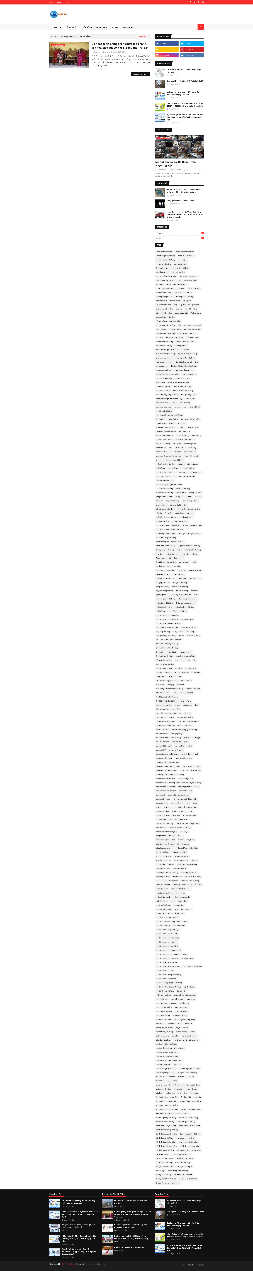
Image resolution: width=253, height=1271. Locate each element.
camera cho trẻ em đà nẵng (166, 770)
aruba (177, 705)
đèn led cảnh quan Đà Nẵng (166, 1134)
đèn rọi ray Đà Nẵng (181, 1154)
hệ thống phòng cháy (164, 513)
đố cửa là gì (160, 1171)
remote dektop (181, 1032)
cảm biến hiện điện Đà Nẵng (179, 827)
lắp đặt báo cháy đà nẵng (165, 325)
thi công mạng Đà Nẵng (184, 297)
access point (184, 562)
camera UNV (161, 750)
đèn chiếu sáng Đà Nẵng (188, 280)
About (59, 2)
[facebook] (190, 2)
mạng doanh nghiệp (173, 444)
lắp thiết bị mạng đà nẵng (189, 305)
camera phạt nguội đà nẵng (188, 787)
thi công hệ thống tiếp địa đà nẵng (168, 1060)
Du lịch (179, 238)
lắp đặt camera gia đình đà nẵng (168, 623)
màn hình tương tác (189, 374)
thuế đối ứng (160, 1077)
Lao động (170, 685)
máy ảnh (174, 1003)
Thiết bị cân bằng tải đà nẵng (166, 697)
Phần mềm (185, 554)
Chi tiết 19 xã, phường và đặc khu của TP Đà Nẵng (132, 1201)
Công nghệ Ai (161, 676)
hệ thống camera (179, 868)
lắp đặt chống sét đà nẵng (192, 525)
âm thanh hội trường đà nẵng (166, 644)
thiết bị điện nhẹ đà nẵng (165, 1073)
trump (175, 1081)
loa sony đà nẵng (162, 521)
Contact (67, 2)
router (193, 1032)
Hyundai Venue (186, 680)
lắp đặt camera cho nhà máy (166, 942)
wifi (170, 448)
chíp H (190, 811)
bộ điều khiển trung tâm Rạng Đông (169, 734)
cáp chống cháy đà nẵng (184, 370)
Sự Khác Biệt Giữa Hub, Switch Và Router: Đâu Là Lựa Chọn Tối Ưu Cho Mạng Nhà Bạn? (185, 117)
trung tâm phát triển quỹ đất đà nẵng (169, 1085)
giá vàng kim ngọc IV (163, 856)
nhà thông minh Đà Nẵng (165, 533)
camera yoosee (180, 407)
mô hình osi (184, 1003)
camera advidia (190, 452)
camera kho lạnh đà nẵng (165, 787)
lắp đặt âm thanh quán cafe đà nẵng (169, 529)
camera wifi (160, 795)
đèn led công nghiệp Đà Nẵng (167, 1130)
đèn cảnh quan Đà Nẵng (186, 1122)
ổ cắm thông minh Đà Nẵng (178, 1171)
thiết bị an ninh (181, 346)
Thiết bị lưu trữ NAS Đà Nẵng (166, 701)
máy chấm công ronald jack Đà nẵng (169, 415)
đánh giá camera (195, 493)
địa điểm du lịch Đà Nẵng (190, 419)
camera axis (190, 399)
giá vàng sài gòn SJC (181, 856)
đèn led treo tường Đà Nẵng (166, 1146)
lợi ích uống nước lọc (163, 995)
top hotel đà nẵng (162, 1081)
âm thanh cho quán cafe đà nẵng (168, 350)
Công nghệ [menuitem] (70, 27)
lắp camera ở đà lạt (163, 925)
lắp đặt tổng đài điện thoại (185, 439)
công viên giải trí (181, 819)
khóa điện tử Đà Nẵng (186, 256)
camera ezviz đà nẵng (164, 370)
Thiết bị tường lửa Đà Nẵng (166, 562)
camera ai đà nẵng (176, 750)
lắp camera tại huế (163, 390)
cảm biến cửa (161, 827)
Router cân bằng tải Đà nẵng (185, 448)
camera (179, 309)
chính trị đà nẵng (178, 811)
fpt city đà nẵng (182, 591)
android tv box (161, 452)
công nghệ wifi (194, 407)
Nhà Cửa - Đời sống (193, 689)
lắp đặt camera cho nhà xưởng (167, 615)
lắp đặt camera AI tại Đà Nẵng (167, 930)
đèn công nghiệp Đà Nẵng (185, 656)
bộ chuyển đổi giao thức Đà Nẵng (168, 566)
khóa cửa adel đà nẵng (164, 603)
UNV (182, 701)
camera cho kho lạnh (164, 758)
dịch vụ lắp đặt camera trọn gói (189, 325)
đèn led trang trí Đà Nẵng (188, 1142)
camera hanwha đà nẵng (181, 403)
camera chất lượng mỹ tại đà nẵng (168, 456)
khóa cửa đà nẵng (162, 611)
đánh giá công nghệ (188, 395)
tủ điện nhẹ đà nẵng (163, 1089)
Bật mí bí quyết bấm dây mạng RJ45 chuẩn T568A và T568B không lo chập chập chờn (185, 104)
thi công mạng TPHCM (164, 297)
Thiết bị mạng (196, 313)
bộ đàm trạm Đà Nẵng (174, 337)
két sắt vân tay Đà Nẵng (192, 329)
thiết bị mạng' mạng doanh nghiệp (169, 484)
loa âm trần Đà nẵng (179, 521)
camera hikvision (194, 288)
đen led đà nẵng (182, 1113)
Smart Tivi (181, 423)
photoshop (160, 1024)
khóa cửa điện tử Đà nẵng (184, 607)
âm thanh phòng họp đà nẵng (167, 419)
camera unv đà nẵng (163, 407)
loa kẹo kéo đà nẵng (163, 905)
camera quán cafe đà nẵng (166, 791)
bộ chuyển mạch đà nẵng (165, 721)
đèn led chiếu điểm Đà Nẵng (189, 1126)
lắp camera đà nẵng (163, 264)
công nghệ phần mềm (178, 505)
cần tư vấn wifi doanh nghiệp (166, 832)
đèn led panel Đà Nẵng (164, 1138)
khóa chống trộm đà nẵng (188, 599)
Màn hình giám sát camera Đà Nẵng (169, 689)
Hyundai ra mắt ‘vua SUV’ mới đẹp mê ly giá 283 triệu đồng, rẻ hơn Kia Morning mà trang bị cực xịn (185, 214)
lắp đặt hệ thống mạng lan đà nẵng (169, 983)
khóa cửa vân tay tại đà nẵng (166, 517)
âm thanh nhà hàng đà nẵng (191, 1097)
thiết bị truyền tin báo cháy (183, 390)
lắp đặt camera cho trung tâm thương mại (171, 954)
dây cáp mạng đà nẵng (164, 591)
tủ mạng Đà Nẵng (193, 1085)
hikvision (194, 860)
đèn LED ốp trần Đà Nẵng (188, 1117)
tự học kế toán (179, 1089)
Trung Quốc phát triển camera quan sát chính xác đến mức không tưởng (184, 190)
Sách (174, 693)
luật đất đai (160, 913)
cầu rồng (184, 832)
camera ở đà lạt (162, 803)
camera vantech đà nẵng (182, 386)
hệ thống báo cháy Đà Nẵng (176, 284)
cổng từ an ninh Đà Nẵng (165, 836)
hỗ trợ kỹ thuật (184, 431)
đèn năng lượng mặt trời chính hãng (169, 399)
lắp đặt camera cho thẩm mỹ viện (168, 950)
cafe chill (187, 738)
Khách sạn (160, 685)
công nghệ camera (163, 582)
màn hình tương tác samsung (185, 995)
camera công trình (163, 386)
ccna (188, 803)
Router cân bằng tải (163, 558)
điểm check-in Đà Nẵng (164, 493)
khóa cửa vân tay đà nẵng (184, 252)
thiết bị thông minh (183, 378)
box (196, 705)
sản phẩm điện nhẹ (189, 1036)
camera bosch (192, 427)
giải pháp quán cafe (163, 860)
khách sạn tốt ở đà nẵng (190, 881)
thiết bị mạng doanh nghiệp (180, 301)
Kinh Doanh (160, 382)
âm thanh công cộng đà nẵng (166, 395)
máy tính (159, 444)
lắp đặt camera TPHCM (183, 292)
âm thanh (194, 1093)
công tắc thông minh (163, 819)
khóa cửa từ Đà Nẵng (164, 607)
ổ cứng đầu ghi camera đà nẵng (167, 1183)
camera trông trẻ (185, 791)
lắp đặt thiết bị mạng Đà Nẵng (187, 362)
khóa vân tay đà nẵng (164, 252)
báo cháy (159, 337)
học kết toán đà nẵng (193, 876)
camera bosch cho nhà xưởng (167, 754)
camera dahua (161, 301)
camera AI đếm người (164, 746)
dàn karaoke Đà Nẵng (180, 587)
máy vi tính (191, 999)
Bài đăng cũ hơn (140, 74)
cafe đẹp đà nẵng (162, 742)
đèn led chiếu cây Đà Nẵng (166, 1126)
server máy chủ (161, 366)
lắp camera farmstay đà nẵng (167, 917)
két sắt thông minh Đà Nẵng (166, 305)
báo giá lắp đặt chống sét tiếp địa (168, 713)
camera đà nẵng (180, 264)
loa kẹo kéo (182, 901)
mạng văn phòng (181, 1011)
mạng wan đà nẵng (163, 1015)
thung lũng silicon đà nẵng (187, 1073)
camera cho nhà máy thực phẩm (168, 766)
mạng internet (178, 631)
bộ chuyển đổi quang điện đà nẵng (168, 725)
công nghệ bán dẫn (191, 456)
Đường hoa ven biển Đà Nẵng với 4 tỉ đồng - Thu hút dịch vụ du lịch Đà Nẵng (131, 1237)
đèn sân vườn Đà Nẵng (184, 1158)
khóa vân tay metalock (164, 435)
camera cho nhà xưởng (191, 766)
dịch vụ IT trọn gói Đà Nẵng (188, 848)
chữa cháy (176, 815)
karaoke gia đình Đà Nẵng (165, 599)
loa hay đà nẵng (186, 517)
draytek (181, 840)
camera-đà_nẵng (177, 803)
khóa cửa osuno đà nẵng (184, 513)
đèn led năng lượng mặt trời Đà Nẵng (169, 542)
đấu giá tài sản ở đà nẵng (165, 1166)
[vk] (192, 55)
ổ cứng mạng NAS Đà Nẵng (166, 1179)
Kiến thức (181, 288)
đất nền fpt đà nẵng (182, 1162)
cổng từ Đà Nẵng (162, 587)
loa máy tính (179, 905)
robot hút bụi (161, 448)
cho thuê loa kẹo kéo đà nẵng (186, 807)
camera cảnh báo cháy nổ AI (190, 770)
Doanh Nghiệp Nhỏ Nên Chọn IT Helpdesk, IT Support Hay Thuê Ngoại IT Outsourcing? (79, 1251)
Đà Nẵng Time (68, 1264)
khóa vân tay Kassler (163, 897)
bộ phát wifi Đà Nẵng (164, 313)
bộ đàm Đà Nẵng (192, 337)
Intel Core (159, 554)
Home (51, 2)
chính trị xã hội (161, 505)
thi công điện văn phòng (165, 480)
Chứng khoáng (190, 668)
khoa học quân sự (171, 881)
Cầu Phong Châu (175, 676)
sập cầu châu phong (163, 1040)
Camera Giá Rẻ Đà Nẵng (165, 664)
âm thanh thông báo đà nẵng (190, 1101)
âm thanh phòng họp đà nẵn (166, 652)
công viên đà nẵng (180, 582)
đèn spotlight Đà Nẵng (164, 1158)
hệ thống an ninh (162, 595)
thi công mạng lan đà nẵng (185, 476)
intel (195, 595)
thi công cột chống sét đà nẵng (167, 1056)
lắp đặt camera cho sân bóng (167, 946)
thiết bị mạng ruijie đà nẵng (166, 1068)
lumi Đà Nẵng (186, 909)
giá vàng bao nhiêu (179, 852)
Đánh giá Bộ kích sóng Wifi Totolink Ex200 (185, 81)
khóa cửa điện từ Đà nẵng (180, 889)
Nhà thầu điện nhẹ (163, 693)
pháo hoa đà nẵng (174, 1024)
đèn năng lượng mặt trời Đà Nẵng (168, 321)
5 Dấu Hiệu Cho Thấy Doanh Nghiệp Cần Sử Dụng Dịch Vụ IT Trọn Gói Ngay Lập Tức (79, 1238)
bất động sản (161, 329)
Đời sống (187, 488)
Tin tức (181, 427)
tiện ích (181, 636)
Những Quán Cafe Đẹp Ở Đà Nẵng (129, 1247)
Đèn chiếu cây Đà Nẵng (164, 1113)
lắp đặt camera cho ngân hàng (167, 938)
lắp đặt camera (179, 925)
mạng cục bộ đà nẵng (164, 1007)
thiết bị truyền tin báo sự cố (190, 1068)
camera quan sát (181, 313)
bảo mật (187, 713)
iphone (158, 881)
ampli (194, 562)
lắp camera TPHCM (180, 611)
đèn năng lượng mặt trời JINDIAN (189, 1150)
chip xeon (167, 807)
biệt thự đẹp (187, 705)
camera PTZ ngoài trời (183, 746)
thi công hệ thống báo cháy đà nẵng (184, 366)
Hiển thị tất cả (144, 36)
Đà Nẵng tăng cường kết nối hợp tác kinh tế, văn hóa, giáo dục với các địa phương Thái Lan (120, 45)
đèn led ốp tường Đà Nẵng (190, 1146)
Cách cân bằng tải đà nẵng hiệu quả (187, 672)
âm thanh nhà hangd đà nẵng (167, 1097)
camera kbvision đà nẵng (165, 317)
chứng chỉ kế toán (162, 815)
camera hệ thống (178, 574)
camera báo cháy (195, 570)
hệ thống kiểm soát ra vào (181, 595)
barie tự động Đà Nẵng (186, 333)
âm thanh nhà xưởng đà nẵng (167, 648)
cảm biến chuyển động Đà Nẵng (188, 823)
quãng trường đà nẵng (164, 1032)
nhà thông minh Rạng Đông (184, 1019)
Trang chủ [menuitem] (56, 27)
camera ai (181, 570)
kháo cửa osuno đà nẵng (182, 885)
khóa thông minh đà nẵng (165, 256)
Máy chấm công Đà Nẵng (165, 354)
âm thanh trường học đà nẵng (167, 1105)
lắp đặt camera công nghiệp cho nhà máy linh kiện (174, 619)
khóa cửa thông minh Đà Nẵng (167, 374)
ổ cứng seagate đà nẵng (188, 1179)
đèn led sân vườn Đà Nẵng (166, 1142)
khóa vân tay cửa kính (183, 897)
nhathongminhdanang (101, 52)
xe (157, 640)
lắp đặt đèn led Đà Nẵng (165, 991)
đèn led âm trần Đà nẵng (165, 546)
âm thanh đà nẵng (162, 268)
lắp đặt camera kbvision (193, 966)
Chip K (179, 550)
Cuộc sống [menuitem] (87, 27)
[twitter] (194, 2)
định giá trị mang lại (185, 1166)
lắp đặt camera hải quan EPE (166, 962)
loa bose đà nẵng (182, 435)
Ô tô (185, 1093)
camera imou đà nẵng (164, 358)
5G (194, 660)
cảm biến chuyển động (164, 823)
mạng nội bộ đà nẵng (164, 1011)
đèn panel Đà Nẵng (163, 1154)
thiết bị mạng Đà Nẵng (164, 309)
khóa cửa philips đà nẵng (165, 464)
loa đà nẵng (196, 435)
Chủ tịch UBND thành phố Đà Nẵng (169, 668)
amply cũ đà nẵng (172, 501)
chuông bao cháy (162, 811)
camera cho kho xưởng (183, 758)
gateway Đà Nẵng (162, 852)
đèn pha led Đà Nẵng (164, 497)
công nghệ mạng (189, 815)
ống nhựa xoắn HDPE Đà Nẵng (189, 546)
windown (159, 1093)
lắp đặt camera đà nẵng (188, 276)
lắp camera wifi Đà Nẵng (165, 472)
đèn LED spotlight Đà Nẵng (166, 1117)
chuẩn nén (182, 578)
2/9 (182, 660)
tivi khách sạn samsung (164, 488)
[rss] (167, 49)
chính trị (192, 578)
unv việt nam (192, 1089)
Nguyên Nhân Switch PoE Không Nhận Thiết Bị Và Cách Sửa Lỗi (78, 1226)
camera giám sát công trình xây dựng (170, 774)
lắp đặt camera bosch (164, 439)
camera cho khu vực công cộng (167, 762)
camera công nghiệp (190, 501)
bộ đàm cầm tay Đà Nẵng (187, 354)
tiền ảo (191, 1077)
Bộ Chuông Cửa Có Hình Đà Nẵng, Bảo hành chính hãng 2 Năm (130, 1226)
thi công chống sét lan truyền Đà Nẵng (170, 1048)
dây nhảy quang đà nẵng (165, 848)
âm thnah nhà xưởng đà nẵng (167, 1109)
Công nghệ (179, 233)
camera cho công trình (189, 754)
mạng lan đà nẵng (181, 1007)
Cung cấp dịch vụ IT (163, 672)
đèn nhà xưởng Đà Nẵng (165, 1150)
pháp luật (188, 1024)
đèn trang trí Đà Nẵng (164, 1162)
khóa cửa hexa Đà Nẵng (174, 460)
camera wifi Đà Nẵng (164, 292)
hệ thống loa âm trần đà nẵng (167, 872)
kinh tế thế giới (161, 901)
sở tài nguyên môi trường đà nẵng (186, 1040)
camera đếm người (163, 799)
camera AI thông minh (180, 742)
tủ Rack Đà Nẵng (193, 636)
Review (195, 554)
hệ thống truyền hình (188, 872)
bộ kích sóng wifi (162, 729)
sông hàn (175, 1036)
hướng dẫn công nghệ (164, 362)
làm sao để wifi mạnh (175, 913)
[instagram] (198, 2)
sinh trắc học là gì (162, 1036)
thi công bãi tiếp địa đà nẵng (166, 1044)
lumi (176, 909)
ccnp (195, 803)
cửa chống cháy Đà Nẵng (165, 288)
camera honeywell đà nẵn (165, 778)
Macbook (180, 685)
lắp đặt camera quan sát (185, 341)
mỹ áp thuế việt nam (163, 1019)
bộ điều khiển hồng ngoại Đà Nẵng (184, 729)
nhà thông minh (190, 444)
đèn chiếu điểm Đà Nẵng (165, 1122)
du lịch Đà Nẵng (175, 329)
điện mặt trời (181, 493)
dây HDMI (190, 840)
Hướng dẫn (179, 497)
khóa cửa (198, 885)
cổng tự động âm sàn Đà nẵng (189, 509)
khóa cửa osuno (162, 889)
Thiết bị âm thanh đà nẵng (165, 427)
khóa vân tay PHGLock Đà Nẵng (167, 468)
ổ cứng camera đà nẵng (165, 550)
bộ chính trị (189, 725)
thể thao (172, 1077)
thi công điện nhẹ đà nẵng (165, 333)
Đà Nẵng (159, 284)
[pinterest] (202, 2)
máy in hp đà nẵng (163, 631)
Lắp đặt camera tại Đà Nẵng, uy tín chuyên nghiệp (175, 163)
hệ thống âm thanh (163, 876)
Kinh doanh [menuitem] (101, 27)
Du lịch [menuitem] (114, 27)
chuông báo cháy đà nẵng (165, 578)
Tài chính (159, 501)
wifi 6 (178, 488)
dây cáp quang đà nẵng (165, 844)
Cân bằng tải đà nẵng (193, 550)
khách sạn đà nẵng (163, 885)
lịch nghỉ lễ (181, 991)
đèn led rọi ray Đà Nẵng (185, 1138)
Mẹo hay (198, 497)
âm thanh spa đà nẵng (164, 656)
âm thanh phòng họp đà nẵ (166, 1101)
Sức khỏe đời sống (186, 693)
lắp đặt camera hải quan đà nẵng (168, 966)
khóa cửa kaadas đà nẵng (185, 603)
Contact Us (199, 1265)
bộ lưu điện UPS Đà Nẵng (165, 570)
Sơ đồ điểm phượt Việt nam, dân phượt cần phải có (184, 71)
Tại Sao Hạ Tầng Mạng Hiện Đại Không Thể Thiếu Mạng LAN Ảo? (184, 93)
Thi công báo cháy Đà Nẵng (166, 276)
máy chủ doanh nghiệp (164, 378)
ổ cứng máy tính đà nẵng (183, 1175)
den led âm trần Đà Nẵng (165, 840)
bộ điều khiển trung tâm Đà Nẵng (168, 738)
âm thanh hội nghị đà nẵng (166, 537)
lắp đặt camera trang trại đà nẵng (168, 975)
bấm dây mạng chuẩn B (165, 717)
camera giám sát (162, 574)
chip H (158, 807)
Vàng (189, 701)
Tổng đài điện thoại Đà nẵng (178, 382)
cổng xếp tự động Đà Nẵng (185, 358)
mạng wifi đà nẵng (180, 1015)
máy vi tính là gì (161, 1003)
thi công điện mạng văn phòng (189, 533)
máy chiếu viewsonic (189, 627)
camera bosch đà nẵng (164, 341)
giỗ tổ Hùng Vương (181, 860)
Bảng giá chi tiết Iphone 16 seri (180, 200)
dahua (180, 836)
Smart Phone (178, 558)
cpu (200, 578)
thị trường (181, 1077)
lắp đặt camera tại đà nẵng (166, 979)
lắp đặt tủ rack (189, 987)
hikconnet (194, 591)
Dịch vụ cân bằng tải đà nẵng (166, 680)
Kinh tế (189, 497)
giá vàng (159, 460)
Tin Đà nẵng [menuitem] (127, 27)
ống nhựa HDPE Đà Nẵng (165, 423)
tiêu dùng (190, 631)
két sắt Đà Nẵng (191, 309)
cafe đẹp (197, 738)
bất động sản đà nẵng (185, 717)
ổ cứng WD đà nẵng (163, 1175)
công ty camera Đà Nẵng (165, 509)
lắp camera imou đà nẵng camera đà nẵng (172, 921)
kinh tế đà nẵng (188, 468)
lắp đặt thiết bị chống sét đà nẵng (168, 987)
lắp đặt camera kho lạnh (165, 970)
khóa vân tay (180, 893)
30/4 (188, 660)
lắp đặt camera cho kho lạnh (166, 934)
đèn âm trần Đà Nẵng (164, 660)
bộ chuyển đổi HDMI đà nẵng (188, 721)
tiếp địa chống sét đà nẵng (166, 636)
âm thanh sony (185, 652)
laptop (172, 901)
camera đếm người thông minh (184, 799)
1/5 (176, 660)
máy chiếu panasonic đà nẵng (167, 627)
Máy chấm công (172, 554)
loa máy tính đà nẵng (164, 909)
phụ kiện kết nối (182, 1028)
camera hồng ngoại (185, 778)
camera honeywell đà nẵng (166, 431)
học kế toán (177, 876)
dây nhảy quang (183, 844)
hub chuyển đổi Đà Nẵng (165, 864)
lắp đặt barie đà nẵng (164, 411)
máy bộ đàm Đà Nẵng (164, 346)
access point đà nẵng (164, 705)
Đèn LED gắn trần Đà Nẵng (191, 1109)
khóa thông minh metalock (188, 464)
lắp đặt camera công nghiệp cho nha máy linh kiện (174, 958)
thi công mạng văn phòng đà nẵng (168, 1064)
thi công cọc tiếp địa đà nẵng (166, 1052)
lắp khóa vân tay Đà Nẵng (165, 260)
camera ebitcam (162, 403)
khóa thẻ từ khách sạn (164, 893)
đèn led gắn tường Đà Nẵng (190, 1134)
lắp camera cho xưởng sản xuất (167, 525)
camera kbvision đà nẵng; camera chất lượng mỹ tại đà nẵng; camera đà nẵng (178, 783)
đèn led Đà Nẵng (179, 272)
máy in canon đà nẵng (164, 476)
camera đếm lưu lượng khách (178, 795)
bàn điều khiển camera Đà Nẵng (168, 709)
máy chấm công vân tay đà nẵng (189, 472)
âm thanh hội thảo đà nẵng (171, 640)
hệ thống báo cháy (163, 868)
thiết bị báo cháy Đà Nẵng (165, 280)
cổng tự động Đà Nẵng (181, 268)
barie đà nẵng (176, 452)
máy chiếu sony (162, 999)
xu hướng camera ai (173, 1093)
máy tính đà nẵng (177, 999)
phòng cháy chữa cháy (164, 1028)
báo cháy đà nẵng (162, 272)
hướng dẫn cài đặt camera (187, 864)
